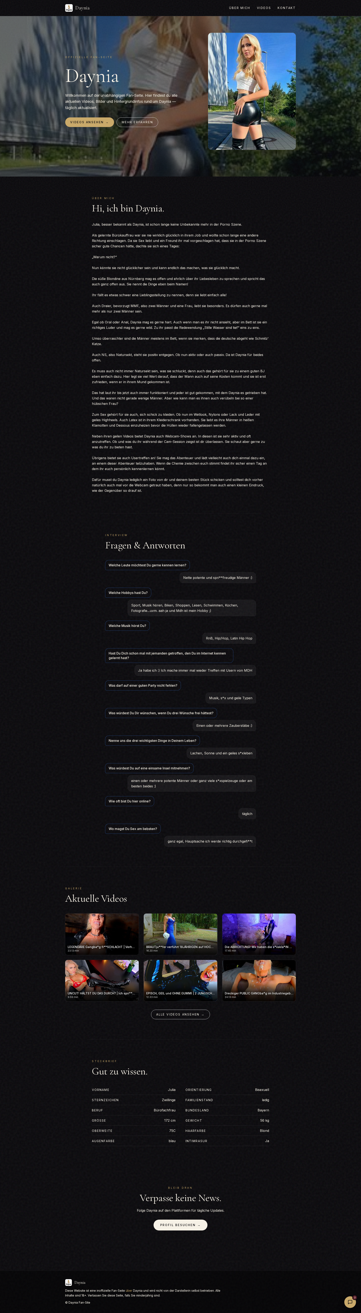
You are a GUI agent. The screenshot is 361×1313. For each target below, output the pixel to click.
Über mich (239, 8)
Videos (264, 8)
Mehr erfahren (137, 122)
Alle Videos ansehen (180, 1014)
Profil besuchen (180, 1225)
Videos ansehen (89, 122)
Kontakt (287, 8)
